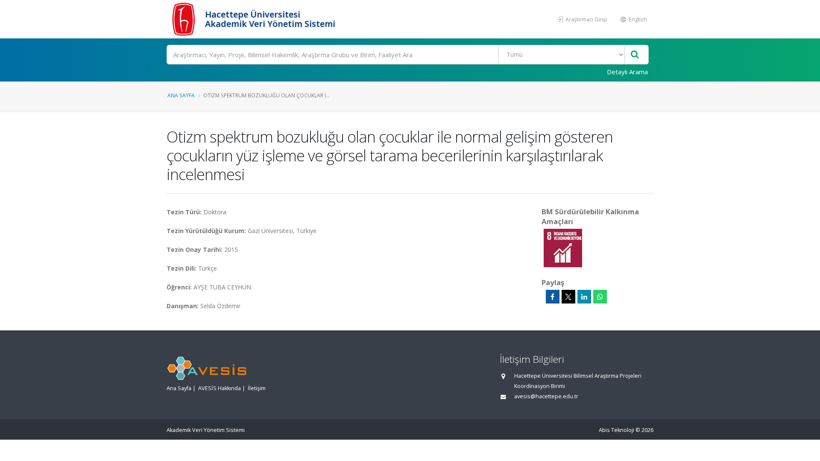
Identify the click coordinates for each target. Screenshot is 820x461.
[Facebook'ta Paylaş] (552, 296)
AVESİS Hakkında (219, 388)
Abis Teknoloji (616, 430)
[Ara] (634, 54)
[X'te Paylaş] (568, 296)
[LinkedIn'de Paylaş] (584, 296)
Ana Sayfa (181, 95)
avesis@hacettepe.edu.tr (546, 396)
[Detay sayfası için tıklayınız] (563, 247)
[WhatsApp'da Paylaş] (600, 296)
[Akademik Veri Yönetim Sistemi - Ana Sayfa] (185, 19)
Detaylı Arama (627, 71)
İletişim (257, 388)
